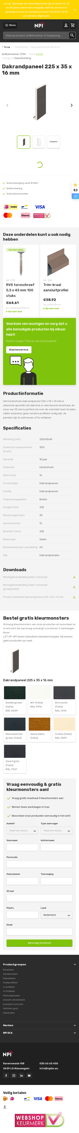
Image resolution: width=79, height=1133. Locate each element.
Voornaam (12, 840)
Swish (39, 54)
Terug (7, 47)
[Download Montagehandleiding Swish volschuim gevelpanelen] (74, 587)
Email (9, 924)
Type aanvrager (49, 823)
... (11, 47)
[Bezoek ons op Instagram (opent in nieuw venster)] (14, 1076)
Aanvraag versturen (39, 942)
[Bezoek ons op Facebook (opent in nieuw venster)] (6, 1076)
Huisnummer (13, 874)
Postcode (12, 857)
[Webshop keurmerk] (39, 1119)
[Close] (75, 10)
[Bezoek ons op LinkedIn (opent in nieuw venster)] (21, 1076)
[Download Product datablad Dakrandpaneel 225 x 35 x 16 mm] (74, 596)
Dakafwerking (21, 47)
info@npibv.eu (49, 1068)
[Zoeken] (72, 35)
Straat (10, 891)
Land (43, 908)
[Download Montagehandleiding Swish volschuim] (74, 577)
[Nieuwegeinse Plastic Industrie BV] (39, 25)
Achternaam (47, 840)
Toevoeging (47, 874)
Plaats (10, 908)
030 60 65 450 (49, 1063)
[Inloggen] (66, 25)
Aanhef (11, 823)
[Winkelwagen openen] (73, 25)
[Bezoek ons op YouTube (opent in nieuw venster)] (29, 1076)
